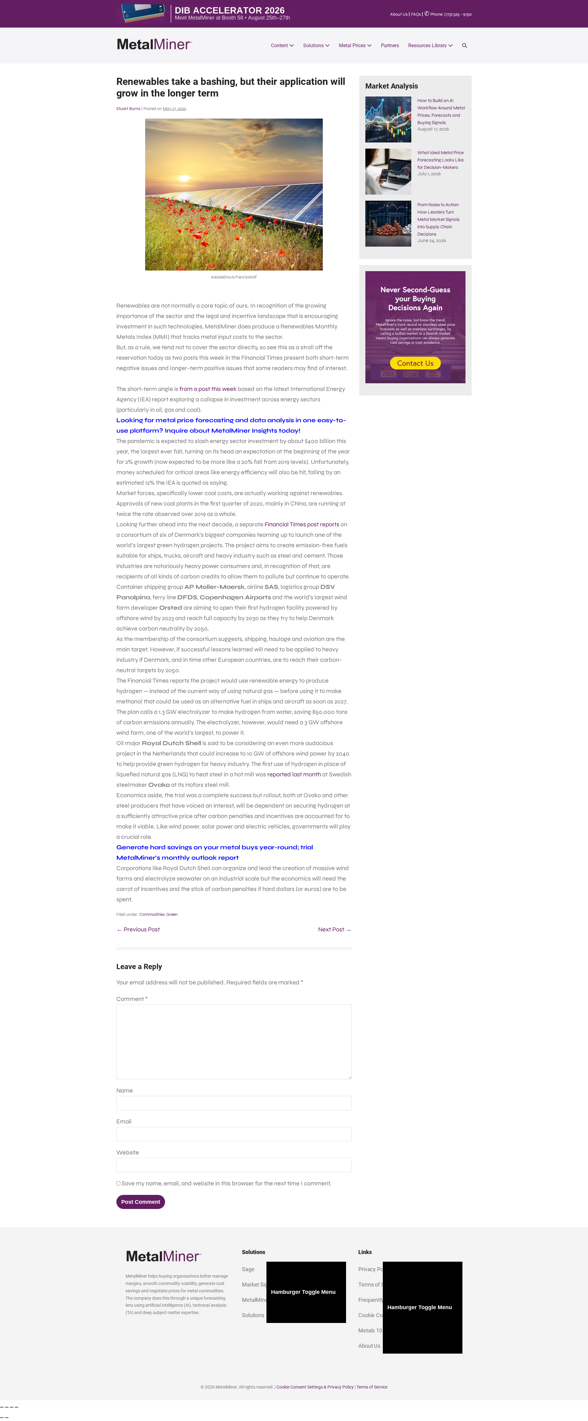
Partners (390, 45)
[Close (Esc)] (16, 1407)
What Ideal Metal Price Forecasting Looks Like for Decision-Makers (440, 160)
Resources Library (428, 45)
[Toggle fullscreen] (7, 1407)
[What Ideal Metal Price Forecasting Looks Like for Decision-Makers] (388, 172)
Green (172, 914)
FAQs (416, 14)
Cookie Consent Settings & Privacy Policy (315, 1387)
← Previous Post (138, 929)
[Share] (11, 1407)
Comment (132, 999)
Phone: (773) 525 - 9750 (448, 14)
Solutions (314, 45)
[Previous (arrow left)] (2, 1417)
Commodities (151, 914)
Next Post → (335, 929)
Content (280, 45)
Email (124, 1121)
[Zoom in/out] (2, 1407)
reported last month (294, 774)
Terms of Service (371, 1387)
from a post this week (207, 389)
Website (127, 1152)
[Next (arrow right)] (7, 1417)
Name (124, 1090)
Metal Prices (353, 45)
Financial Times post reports (302, 524)
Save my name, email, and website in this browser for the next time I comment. (227, 1183)
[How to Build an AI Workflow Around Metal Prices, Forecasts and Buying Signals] (388, 119)
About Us (399, 14)
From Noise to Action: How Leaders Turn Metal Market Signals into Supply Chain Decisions (438, 219)
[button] (465, 45)
